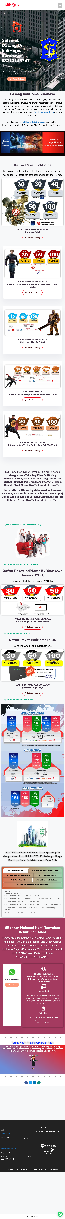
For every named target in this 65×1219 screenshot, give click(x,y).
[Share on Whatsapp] (39, 1082)
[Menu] (60, 5)
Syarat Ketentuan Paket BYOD (17, 633)
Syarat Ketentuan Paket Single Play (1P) (22, 524)
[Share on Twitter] (30, 1082)
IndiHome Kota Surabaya (33, 122)
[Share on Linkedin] (34, 1082)
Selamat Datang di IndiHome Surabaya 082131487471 (16, 53)
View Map (37, 1135)
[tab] (15, 870)
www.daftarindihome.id (8, 1148)
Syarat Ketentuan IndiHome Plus (19, 699)
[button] (32, 524)
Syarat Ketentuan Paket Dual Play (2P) (21, 564)
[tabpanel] (32, 903)
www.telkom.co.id (5, 1133)
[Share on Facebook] (26, 1082)
